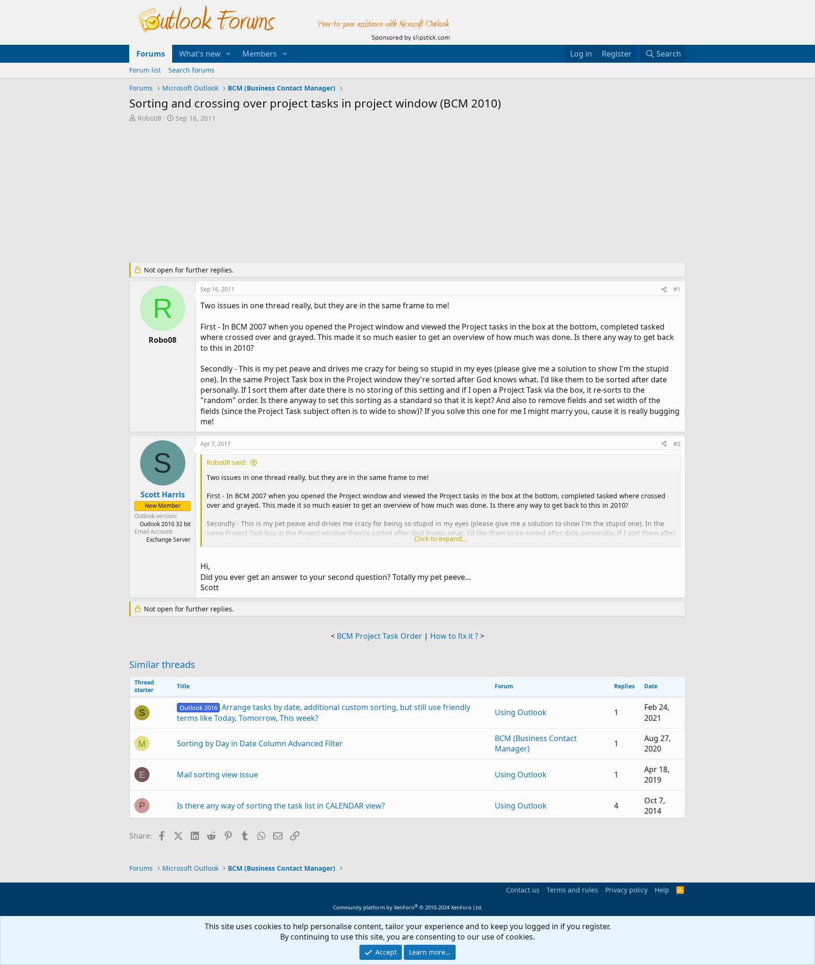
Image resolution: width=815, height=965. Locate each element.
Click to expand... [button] (441, 538)
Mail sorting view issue (217, 774)
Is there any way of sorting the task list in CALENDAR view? (281, 805)
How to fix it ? (454, 636)
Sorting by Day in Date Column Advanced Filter (260, 743)
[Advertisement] (358, 193)
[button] (228, 54)
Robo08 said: (227, 462)
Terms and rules (572, 889)
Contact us (523, 889)
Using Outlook (521, 712)
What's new (200, 54)
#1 (677, 289)
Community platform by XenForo (407, 907)
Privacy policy (626, 889)
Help (662, 889)
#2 (677, 444)
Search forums (191, 70)
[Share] (664, 289)
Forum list (145, 70)
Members (259, 54)
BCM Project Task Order (379, 636)
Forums (150, 54)
